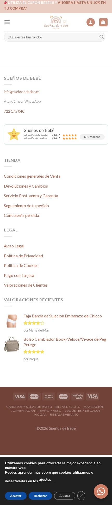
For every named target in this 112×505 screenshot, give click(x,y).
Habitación (94, 407)
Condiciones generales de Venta (32, 175)
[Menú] (7, 22)
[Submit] (101, 37)
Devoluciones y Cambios (26, 185)
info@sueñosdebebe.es (21, 92)
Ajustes (64, 496)
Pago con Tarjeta (19, 275)
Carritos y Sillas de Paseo (29, 407)
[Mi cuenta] (90, 22)
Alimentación (23, 411)
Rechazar (40, 496)
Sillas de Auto (68, 407)
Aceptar (15, 496)
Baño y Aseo (51, 411)
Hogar (40, 414)
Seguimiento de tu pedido (26, 205)
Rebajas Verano (64, 414)
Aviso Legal (14, 245)
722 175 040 (14, 111)
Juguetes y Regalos (83, 411)
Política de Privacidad (23, 255)
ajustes (45, 479)
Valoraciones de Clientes (26, 284)
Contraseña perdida (21, 215)
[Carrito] (103, 22)
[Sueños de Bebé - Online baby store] (56, 22)
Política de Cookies (21, 265)
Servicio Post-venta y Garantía (31, 195)
